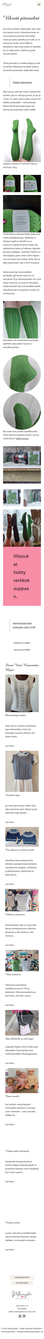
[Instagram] (24, 1316)
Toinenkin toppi (12, 795)
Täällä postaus (22, 438)
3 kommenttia (10, 1154)
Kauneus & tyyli (32, 853)
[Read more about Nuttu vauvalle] (22, 1080)
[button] (22, 1277)
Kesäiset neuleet (12, 1222)
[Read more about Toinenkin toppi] (22, 771)
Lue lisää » (10, 745)
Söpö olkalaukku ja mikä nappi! (19, 1038)
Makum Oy (38, 1331)
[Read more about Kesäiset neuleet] (22, 1202)
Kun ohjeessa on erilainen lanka (19, 849)
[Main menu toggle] (39, 4)
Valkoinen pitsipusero (15, 914)
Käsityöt (8, 23)
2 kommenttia (10, 853)
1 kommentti (10, 798)
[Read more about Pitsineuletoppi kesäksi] (22, 693)
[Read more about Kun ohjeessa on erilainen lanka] (22, 836)
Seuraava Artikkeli (22, 649)
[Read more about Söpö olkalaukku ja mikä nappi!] (22, 1022)
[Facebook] (20, 1316)
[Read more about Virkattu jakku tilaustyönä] (22, 1138)
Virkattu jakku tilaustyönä (17, 1151)
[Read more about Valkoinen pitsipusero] (22, 900)
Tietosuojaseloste (8, 1331)
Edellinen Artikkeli (22, 643)
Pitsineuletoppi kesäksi (15, 715)
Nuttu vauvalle (12, 1096)
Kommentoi (10, 718)
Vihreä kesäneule (13, 974)
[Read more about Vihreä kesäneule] (22, 960)
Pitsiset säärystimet (22, 82)
